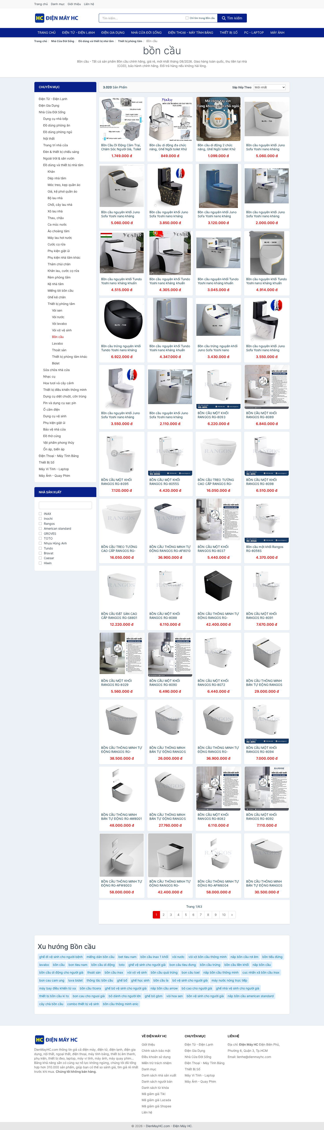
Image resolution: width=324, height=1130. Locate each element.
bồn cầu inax (114, 972)
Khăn (51, 171)
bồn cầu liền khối (236, 965)
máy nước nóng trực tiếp (229, 980)
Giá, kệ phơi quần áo (62, 191)
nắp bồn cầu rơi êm (244, 957)
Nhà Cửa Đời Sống (146, 32)
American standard (57, 528)
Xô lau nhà (55, 211)
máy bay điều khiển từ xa (57, 988)
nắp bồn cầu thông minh (220, 972)
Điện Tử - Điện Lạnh (78, 32)
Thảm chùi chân (59, 264)
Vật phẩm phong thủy (58, 442)
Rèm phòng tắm (59, 277)
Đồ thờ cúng (52, 436)
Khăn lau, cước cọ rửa (63, 271)
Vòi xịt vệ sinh (62, 330)
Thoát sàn (59, 350)
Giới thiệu (74, 4)
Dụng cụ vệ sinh (54, 416)
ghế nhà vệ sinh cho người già (237, 988)
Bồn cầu (58, 337)
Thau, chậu (56, 218)
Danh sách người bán (157, 1081)
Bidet (56, 363)
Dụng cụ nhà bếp (55, 119)
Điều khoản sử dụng (156, 1057)
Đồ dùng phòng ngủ (57, 132)
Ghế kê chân (57, 297)
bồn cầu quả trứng (164, 972)
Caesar (49, 558)
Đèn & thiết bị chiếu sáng (61, 152)
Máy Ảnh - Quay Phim (54, 475)
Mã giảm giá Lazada (156, 1100)
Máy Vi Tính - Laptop (54, 469)
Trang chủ (41, 4)
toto (122, 965)
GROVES (50, 533)
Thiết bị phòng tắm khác (69, 356)
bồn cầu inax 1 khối (154, 957)
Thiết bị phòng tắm (130, 41)
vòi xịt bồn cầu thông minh (207, 957)
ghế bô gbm (153, 996)
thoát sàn (94, 972)
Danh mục (58, 4)
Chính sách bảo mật (156, 1050)
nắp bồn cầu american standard (251, 996)
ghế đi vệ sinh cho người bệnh (61, 957)
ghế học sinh (140, 980)
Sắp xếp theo (241, 87)
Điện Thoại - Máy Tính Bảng (190, 32)
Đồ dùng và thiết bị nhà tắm (96, 41)
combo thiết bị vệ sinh (83, 1004)
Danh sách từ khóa (155, 1087)
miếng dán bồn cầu (100, 957)
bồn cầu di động (103, 965)
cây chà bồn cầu (51, 1004)
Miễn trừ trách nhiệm (156, 1063)
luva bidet (75, 980)
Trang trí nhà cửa (55, 145)
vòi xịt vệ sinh (137, 972)
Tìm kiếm (234, 18)
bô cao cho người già (197, 988)
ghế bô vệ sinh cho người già (126, 988)
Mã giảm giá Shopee (156, 1106)
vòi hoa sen (174, 996)
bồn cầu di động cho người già (61, 972)
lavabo (44, 965)
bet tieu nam (127, 957)
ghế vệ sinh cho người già (147, 965)
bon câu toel (190, 972)
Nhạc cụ (49, 376)
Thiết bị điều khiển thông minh (65, 390)
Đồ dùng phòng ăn (56, 125)
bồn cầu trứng (210, 965)
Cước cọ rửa (56, 244)
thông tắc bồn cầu (100, 980)
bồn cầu (59, 965)
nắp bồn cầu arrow (164, 988)
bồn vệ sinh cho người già (205, 996)
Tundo (48, 548)
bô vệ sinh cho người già (190, 980)
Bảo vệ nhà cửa (54, 429)
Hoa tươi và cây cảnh (58, 383)
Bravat (48, 553)
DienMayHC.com (158, 1126)
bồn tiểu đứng (272, 957)
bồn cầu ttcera (90, 988)
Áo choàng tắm (58, 231)
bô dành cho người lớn (125, 996)
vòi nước (178, 957)
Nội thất (49, 138)
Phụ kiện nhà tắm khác (64, 257)
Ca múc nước (57, 224)
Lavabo (57, 343)
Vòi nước (58, 317)
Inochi (48, 518)
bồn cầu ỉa (160, 980)
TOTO (48, 538)
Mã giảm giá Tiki (153, 1094)
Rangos (49, 523)
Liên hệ (89, 4)
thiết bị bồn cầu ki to (54, 996)
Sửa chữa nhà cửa (56, 370)
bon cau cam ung (51, 980)
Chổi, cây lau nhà (60, 204)
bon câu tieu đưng (182, 965)
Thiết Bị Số (229, 32)
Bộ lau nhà (55, 198)
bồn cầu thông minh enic (120, 1004)
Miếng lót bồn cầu (60, 290)
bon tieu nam (78, 965)
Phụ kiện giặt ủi (59, 251)
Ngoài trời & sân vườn (58, 158)
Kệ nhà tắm (56, 284)
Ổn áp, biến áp (54, 449)
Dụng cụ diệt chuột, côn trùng (64, 396)
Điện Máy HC (182, 1126)
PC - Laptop (254, 32)
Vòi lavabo (59, 323)
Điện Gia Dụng (113, 32)
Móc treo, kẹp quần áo (64, 185)
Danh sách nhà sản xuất (159, 1075)
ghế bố (122, 980)
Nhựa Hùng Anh (55, 543)
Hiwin (48, 563)
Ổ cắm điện (51, 409)
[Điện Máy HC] (56, 1039)
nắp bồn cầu (262, 965)
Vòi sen (57, 310)
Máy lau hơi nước (60, 237)
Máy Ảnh (277, 32)
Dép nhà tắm (57, 178)
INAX (47, 514)
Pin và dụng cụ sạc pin (59, 403)
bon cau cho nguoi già (89, 996)
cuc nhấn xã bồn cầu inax (260, 972)
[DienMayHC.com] (56, 18)
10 (224, 915)
